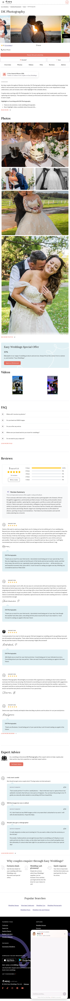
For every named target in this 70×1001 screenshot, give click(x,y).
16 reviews (8, 45)
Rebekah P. (10, 645)
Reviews (52, 65)
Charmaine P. (11, 601)
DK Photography (31, 6)
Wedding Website (7, 937)
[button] (35, 414)
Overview (7, 65)
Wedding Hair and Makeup (41, 910)
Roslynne (8, 715)
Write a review (14, 480)
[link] (2, 988)
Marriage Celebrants (27, 905)
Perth (24, 6)
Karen (6, 546)
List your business (8, 974)
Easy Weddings (5, 6)
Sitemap (26, 984)
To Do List (5, 925)
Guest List (5, 928)
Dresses (38, 928)
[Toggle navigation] (3, 2)
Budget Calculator (7, 934)
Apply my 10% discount (12, 363)
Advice (63, 65)
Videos (31, 65)
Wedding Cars (40, 905)
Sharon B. (9, 693)
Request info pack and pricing (35, 55)
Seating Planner (6, 931)
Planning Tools (7, 922)
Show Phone (6, 50)
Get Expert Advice (16, 764)
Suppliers (39, 922)
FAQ (41, 65)
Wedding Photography (15, 6)
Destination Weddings (8, 946)
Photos (19, 65)
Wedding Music (25, 910)
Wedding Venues (13, 905)
